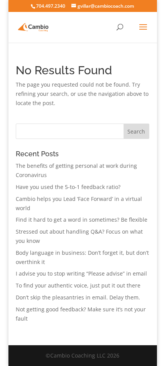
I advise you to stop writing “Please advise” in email (81, 273)
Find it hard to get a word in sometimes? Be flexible (81, 219)
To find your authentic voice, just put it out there (78, 285)
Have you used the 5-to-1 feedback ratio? (68, 187)
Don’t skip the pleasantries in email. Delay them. (78, 297)
